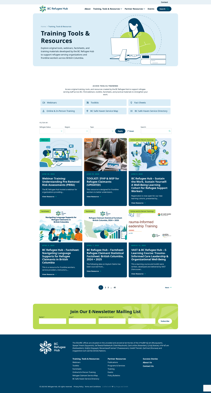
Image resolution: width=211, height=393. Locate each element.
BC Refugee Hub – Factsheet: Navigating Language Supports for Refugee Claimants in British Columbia (60, 256)
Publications (113, 362)
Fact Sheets (140, 102)
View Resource (48, 196)
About (88, 8)
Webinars (52, 102)
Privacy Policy (78, 387)
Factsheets (45, 211)
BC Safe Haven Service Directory (151, 110)
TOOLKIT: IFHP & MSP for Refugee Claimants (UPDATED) (103, 182)
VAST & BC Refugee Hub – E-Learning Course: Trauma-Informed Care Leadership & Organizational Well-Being (149, 254)
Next (167, 287)
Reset (131, 131)
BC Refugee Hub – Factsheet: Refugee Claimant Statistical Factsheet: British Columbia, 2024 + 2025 (105, 254)
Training (111, 369)
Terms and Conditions (93, 387)
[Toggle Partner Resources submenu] (144, 9)
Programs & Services (116, 365)
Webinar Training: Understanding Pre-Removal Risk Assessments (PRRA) (60, 182)
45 (115, 287)
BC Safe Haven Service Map (104, 110)
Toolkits (95, 102)
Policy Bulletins (114, 375)
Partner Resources (134, 8)
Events (151, 8)
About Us (147, 362)
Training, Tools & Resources (106, 8)
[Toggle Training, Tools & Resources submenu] (121, 9)
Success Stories (150, 358)
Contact (164, 2)
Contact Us (148, 366)
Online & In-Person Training (61, 110)
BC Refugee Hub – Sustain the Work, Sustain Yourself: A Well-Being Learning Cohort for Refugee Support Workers (149, 185)
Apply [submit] (120, 131)
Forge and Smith (122, 387)
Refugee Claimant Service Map (85, 375)
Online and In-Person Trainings (142, 140)
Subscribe (165, 321)
